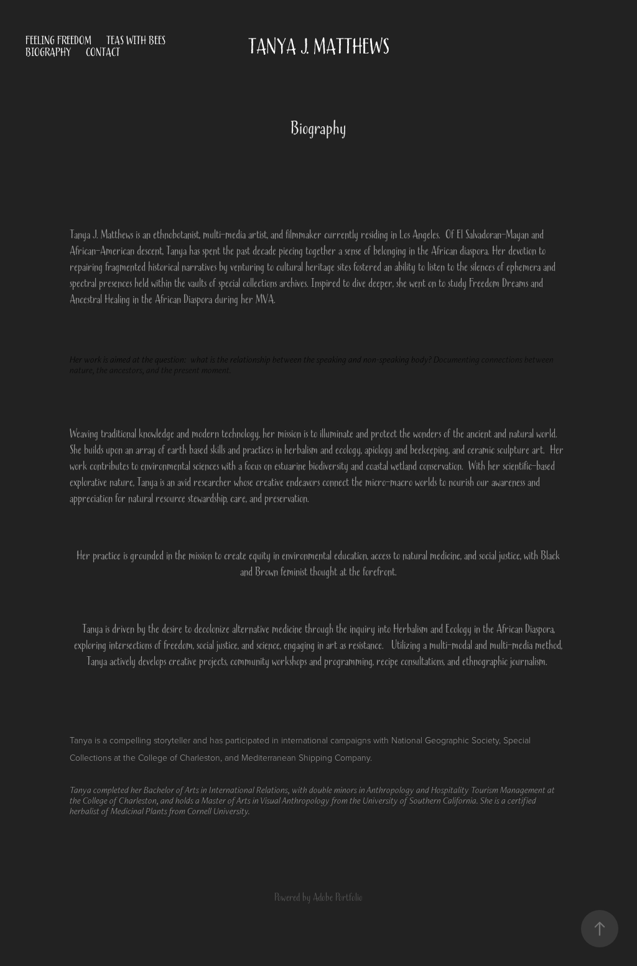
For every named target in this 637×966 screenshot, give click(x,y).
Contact (103, 52)
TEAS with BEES (135, 41)
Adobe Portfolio (338, 897)
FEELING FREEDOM (58, 41)
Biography (48, 52)
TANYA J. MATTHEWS (318, 47)
